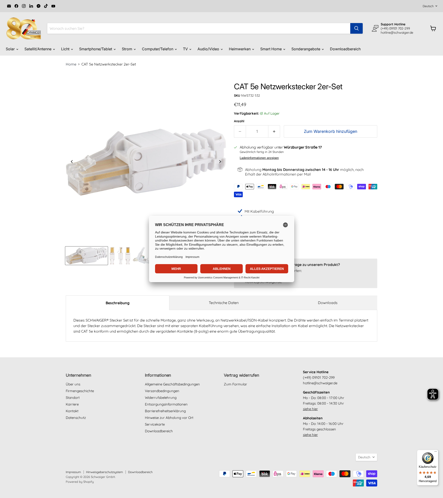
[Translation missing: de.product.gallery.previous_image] (71, 162)
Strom (127, 49)
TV (186, 49)
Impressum (73, 472)
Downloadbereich (345, 49)
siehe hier (310, 409)
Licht (65, 49)
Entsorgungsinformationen (166, 404)
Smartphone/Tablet (96, 49)
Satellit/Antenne (38, 49)
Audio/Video (209, 49)
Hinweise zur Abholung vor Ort (169, 417)
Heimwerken (240, 49)
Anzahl (239, 121)
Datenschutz (76, 417)
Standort (73, 397)
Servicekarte (155, 424)
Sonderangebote (306, 49)
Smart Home (271, 49)
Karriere (72, 404)
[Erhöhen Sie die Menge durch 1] (274, 131)
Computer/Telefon (158, 49)
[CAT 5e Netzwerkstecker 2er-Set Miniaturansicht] (86, 256)
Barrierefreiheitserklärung (165, 411)
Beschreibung (117, 303)
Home (71, 64)
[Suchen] (356, 28)
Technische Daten (224, 302)
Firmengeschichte (80, 391)
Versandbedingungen (162, 391)
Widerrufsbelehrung (161, 397)
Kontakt (72, 411)
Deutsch (428, 6)
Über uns (73, 384)
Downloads (328, 302)
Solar (11, 49)
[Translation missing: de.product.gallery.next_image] (220, 162)
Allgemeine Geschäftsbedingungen (172, 384)
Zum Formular (235, 384)
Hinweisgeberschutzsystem (104, 472)
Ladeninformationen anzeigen (259, 158)
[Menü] (435, 452)
